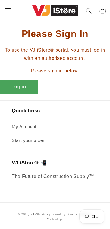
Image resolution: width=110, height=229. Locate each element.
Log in (18, 86)
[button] (7, 10)
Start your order (28, 140)
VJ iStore (37, 214)
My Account (24, 126)
